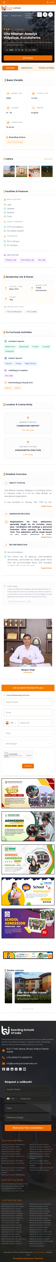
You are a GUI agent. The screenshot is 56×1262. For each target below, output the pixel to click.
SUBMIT (28, 766)
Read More (46, 506)
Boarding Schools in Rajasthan (40, 1147)
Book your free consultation (28, 1128)
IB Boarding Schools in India (11, 1188)
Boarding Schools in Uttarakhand (41, 1149)
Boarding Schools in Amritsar (12, 1225)
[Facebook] (3, 1069)
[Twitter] (7, 1069)
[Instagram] (16, 1069)
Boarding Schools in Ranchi (11, 1241)
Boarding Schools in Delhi (11, 1147)
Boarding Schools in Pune (39, 1206)
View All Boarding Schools (18, 695)
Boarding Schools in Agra (10, 1223)
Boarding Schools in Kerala (11, 1154)
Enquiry (29, 58)
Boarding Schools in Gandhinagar (41, 1241)
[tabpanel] (28, 506)
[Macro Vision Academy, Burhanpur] (28, 955)
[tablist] (28, 68)
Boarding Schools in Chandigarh (41, 1234)
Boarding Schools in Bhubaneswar (14, 1239)
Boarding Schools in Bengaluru (40, 1204)
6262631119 (27, 1057)
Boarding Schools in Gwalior (11, 1209)
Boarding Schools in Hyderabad (41, 1216)
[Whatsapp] (20, 1069)
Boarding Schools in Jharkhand (41, 1151)
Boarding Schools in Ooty (38, 1230)
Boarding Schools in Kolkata (39, 1239)
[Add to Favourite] (39, 14)
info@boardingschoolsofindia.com (22, 1063)
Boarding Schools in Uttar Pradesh (42, 1168)
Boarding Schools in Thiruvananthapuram (37, 1245)
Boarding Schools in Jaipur (39, 1218)
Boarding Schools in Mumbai (12, 1232)
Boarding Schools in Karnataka (12, 1161)
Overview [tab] (10, 68)
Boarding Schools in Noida (11, 1220)
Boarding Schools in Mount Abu (41, 1232)
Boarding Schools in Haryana (40, 1154)
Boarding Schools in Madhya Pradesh (40, 1157)
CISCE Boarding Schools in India (13, 1191)
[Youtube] (24, 1069)
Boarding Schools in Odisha (39, 1144)
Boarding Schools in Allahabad (40, 1223)
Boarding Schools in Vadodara (12, 1216)
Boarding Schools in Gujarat (39, 1170)
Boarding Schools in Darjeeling (12, 1218)
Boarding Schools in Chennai (12, 1243)
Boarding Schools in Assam (39, 1161)
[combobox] (28, 733)
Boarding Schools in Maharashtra (13, 1144)
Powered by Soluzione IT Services (28, 1258)
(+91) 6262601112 (14, 1057)
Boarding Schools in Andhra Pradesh (11, 1171)
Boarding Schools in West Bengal (13, 1175)
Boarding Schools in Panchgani (13, 1206)
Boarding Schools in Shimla (11, 1230)
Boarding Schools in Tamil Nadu (13, 1163)
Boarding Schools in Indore (39, 1213)
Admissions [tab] (26, 68)
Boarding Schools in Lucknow (40, 1225)
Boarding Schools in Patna (39, 1209)
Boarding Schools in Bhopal (11, 1236)
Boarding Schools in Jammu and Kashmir (13, 1157)
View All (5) (48, 159)
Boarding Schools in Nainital (11, 1227)
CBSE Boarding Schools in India (13, 1186)
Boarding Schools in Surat (11, 1234)
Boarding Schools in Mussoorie (40, 1236)
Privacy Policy (39, 1252)
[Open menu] (4, 2)
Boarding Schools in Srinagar (40, 1211)
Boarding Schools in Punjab (11, 1149)
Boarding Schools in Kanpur (11, 1211)
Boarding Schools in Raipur (39, 1227)
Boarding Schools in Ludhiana (12, 1213)
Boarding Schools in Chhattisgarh (13, 1168)
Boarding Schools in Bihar (11, 1151)
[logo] (11, 8)
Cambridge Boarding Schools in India (14, 1184)
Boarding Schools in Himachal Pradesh (40, 1164)
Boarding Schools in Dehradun (12, 1204)
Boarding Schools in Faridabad (40, 1220)
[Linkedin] (12, 1069)
